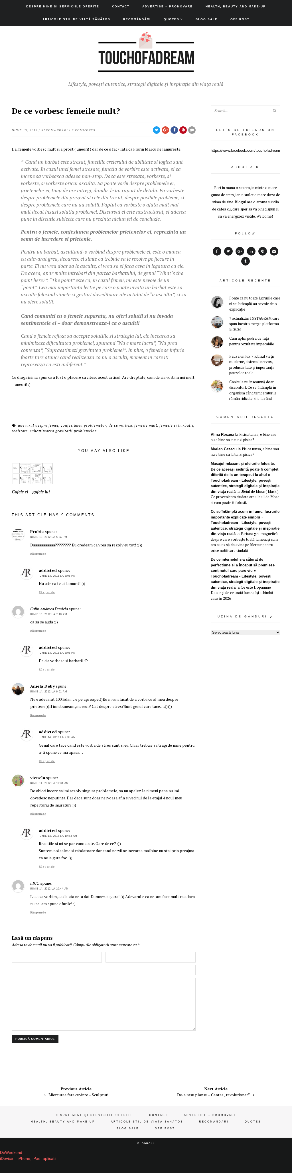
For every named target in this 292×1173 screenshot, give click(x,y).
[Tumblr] (245, 261)
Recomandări (54, 130)
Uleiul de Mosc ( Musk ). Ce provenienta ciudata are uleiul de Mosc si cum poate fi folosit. (245, 497)
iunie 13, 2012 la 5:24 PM (48, 537)
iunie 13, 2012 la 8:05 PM (57, 575)
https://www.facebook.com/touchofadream (245, 150)
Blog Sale (207, 19)
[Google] (240, 251)
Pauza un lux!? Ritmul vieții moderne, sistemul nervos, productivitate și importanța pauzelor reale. (251, 365)
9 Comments (83, 130)
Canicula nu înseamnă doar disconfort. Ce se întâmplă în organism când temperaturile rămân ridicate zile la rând (253, 390)
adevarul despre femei (38, 425)
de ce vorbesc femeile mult (133, 425)
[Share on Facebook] (174, 130)
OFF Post (240, 19)
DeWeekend (11, 1152)
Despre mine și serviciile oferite (62, 6)
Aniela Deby (42, 686)
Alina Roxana (222, 434)
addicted (48, 570)
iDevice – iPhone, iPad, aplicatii (28, 1158)
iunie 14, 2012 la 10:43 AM (58, 835)
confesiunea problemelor (83, 425)
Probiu (37, 531)
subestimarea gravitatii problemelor (63, 430)
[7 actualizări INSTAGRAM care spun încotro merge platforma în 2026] (217, 323)
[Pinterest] (262, 251)
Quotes (171, 19)
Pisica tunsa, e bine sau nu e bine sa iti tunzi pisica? (243, 437)
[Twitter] (228, 251)
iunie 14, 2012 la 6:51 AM (48, 691)
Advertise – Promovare (167, 6)
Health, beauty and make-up (236, 6)
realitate (20, 430)
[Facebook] (217, 251)
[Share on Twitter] (156, 130)
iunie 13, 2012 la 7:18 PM (48, 614)
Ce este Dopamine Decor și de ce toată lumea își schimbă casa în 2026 (242, 593)
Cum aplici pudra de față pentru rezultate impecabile (251, 341)
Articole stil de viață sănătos (76, 19)
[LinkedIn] (251, 251)
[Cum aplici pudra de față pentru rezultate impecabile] (217, 343)
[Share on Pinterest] (183, 130)
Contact (120, 6)
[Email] (274, 251)
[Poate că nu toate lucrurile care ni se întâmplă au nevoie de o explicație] (217, 302)
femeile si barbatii (176, 425)
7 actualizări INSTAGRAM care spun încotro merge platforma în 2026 (254, 324)
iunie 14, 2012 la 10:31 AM (49, 783)
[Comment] (192, 130)
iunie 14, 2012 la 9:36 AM (57, 737)
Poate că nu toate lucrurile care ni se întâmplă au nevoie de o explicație (254, 303)
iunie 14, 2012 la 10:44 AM (49, 888)
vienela (37, 777)
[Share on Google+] (165, 130)
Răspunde (38, 554)
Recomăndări (137, 19)
